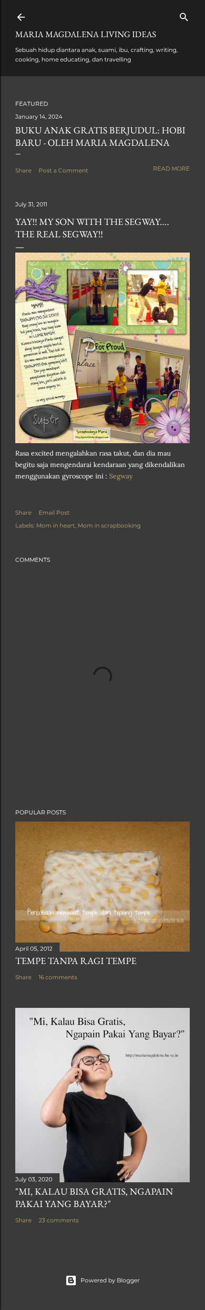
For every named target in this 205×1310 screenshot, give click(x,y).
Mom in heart (55, 525)
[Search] (184, 15)
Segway (121, 476)
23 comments (59, 1220)
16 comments (58, 977)
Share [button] (23, 170)
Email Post (54, 512)
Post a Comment (63, 170)
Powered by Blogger (110, 1280)
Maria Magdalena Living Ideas (85, 34)
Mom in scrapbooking (109, 525)
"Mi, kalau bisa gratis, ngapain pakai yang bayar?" (94, 1197)
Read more (171, 168)
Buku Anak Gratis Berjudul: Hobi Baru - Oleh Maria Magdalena (100, 136)
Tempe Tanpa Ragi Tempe (75, 961)
